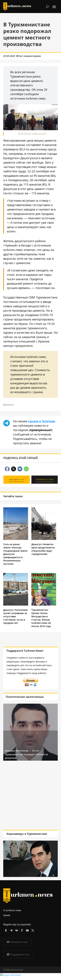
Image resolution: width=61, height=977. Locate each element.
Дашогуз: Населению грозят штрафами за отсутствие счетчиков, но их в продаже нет (15, 616)
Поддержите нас (19, 954)
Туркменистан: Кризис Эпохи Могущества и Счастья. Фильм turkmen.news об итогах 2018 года (41, 618)
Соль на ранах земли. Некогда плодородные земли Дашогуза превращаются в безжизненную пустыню (15, 554)
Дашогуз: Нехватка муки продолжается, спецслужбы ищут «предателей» (43, 549)
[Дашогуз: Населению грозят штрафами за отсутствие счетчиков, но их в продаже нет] (15, 604)
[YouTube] (27, 930)
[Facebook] (21, 930)
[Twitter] (32, 930)
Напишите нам (19, 941)
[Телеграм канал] (11, 930)
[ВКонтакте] (16, 930)
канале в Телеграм (41, 421)
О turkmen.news (12, 910)
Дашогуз (9, 404)
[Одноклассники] (5, 930)
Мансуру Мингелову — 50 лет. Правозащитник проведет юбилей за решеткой (26, 754)
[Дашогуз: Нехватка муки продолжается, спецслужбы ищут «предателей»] (43, 539)
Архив (6, 915)
